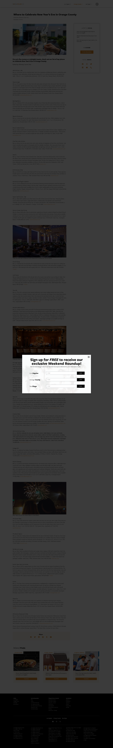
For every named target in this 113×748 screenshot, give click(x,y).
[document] (56, 374)
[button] (88, 357)
